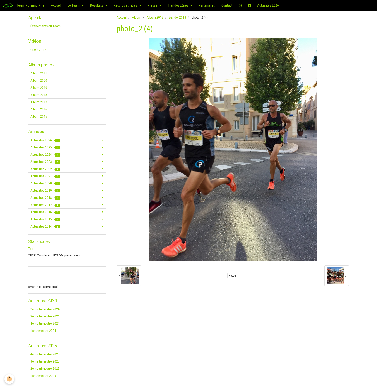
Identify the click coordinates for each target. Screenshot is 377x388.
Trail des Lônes (178, 5)
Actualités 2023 (44, 162)
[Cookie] (9, 379)
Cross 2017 (38, 50)
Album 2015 (38, 116)
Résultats (97, 5)
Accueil (56, 5)
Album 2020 (38, 80)
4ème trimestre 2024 (45, 323)
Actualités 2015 (44, 219)
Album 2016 (38, 109)
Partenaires (207, 5)
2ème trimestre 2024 (45, 309)
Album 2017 (38, 102)
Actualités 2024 (44, 154)
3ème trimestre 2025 (45, 361)
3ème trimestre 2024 (45, 316)
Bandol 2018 (177, 17)
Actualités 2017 (44, 205)
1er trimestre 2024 (43, 330)
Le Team (74, 5)
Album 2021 (38, 73)
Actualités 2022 (44, 169)
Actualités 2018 (44, 197)
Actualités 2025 (44, 147)
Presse (153, 5)
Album (136, 17)
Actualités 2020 (44, 183)
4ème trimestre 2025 (45, 354)
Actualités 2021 (44, 176)
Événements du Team (45, 26)
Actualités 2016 (44, 212)
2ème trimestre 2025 (45, 368)
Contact (226, 5)
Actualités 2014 (44, 226)
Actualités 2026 (268, 5)
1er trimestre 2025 (43, 376)
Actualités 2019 (44, 190)
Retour (233, 275)
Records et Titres (126, 5)
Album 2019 (38, 87)
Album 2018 (155, 17)
